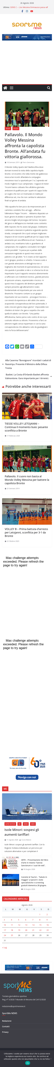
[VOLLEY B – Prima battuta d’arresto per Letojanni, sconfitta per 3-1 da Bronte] (27, 500)
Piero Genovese (28, 162)
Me (19, 824)
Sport (8, 128)
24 (5, 935)
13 (26, 925)
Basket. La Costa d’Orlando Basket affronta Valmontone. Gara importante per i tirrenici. (27, 376)
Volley (16, 128)
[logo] (18, 980)
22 (40, 930)
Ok (27, 1063)
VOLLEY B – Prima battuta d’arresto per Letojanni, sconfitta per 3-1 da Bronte (26, 532)
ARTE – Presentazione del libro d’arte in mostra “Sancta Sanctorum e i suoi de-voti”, (34, 863)
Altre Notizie (10, 824)
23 (48, 930)
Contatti (6, 1026)
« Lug (4, 947)
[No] (50, 1058)
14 (33, 925)
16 (48, 925)
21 (33, 930)
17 (5, 930)
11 (12, 925)
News (26, 824)
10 (5, 925)
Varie (33, 824)
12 (19, 925)
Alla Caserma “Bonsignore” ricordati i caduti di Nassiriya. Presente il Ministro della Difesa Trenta (28, 364)
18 (12, 930)
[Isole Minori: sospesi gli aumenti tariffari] (27, 806)
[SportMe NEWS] (5, 88)
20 (26, 930)
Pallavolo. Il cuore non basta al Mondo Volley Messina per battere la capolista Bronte (27, 480)
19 (19, 930)
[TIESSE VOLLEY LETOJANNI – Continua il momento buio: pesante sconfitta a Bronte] (27, 394)
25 (12, 935)
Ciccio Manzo (26, 840)
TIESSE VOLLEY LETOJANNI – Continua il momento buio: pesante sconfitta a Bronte (26, 427)
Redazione (6, 1021)
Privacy (5, 1032)
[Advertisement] (27, 64)
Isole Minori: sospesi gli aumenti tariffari (21, 832)
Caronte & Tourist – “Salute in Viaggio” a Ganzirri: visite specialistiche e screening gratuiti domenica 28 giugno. (34, 881)
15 (40, 925)
